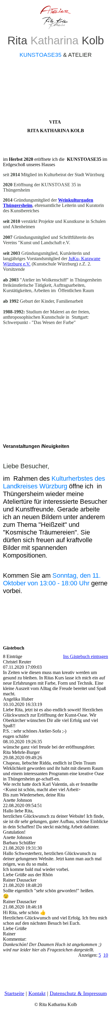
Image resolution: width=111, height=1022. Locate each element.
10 (105, 955)
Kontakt (37, 993)
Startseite (14, 993)
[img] (55, 17)
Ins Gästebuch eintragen (85, 656)
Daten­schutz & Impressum (78, 993)
